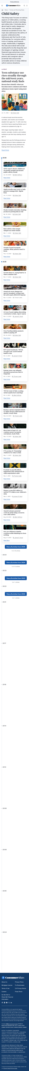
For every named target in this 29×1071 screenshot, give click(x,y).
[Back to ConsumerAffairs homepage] (2, 10)
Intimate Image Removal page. (10, 1068)
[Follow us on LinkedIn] (11, 1002)
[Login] (27, 5)
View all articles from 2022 (15, 594)
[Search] (24, 5)
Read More (7, 540)
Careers (4, 991)
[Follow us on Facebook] (2, 1002)
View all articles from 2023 (15, 578)
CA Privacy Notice (20, 988)
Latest (4, 69)
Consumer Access (12, 1023)
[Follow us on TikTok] (6, 1002)
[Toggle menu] (2, 5)
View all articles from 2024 (15, 562)
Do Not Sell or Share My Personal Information (7, 997)
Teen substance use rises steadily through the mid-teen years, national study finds (14, 77)
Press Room (18, 991)
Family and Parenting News (17, 10)
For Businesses (19, 985)
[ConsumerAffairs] (13, 5)
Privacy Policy (19, 982)
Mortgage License (7, 985)
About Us (4, 982)
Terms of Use (5, 988)
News (6, 10)
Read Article (5, 150)
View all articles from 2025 (15, 547)
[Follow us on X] (9, 1002)
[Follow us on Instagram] (4, 1002)
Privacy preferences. (14, 1)
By (15, 113)
